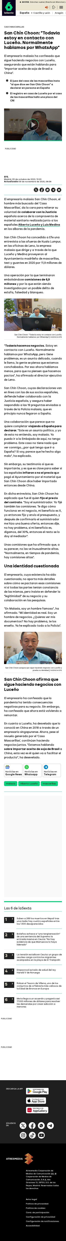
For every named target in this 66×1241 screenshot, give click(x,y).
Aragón (59, 12)
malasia (10, 783)
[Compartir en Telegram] (53, 191)
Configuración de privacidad (40, 1217)
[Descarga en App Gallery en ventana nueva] (37, 1112)
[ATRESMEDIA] (33, 1159)
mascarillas (49, 783)
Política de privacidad (37, 1204)
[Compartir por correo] (59, 191)
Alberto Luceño (29, 783)
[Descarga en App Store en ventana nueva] (36, 1103)
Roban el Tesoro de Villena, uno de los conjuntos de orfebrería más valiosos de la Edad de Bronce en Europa (39, 986)
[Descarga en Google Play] (37, 1093)
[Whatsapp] (41, 1128)
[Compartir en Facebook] (42, 191)
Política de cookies (35, 1208)
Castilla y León (41, 12)
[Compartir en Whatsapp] (47, 191)
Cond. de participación (37, 1212)
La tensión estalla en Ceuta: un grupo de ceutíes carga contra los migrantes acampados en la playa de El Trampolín (39, 957)
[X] (36, 191)
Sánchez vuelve (37, 2)
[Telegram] (50, 1128)
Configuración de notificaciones (42, 1221)
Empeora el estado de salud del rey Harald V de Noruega (36, 971)
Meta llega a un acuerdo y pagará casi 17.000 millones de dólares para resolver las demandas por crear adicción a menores (38, 1002)
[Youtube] (41, 1138)
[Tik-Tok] (32, 1138)
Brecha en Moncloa (55, 2)
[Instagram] (23, 1138)
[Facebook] (32, 1128)
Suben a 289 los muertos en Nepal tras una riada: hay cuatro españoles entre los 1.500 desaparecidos (38, 921)
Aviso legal (31, 1199)
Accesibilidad (33, 1225)
